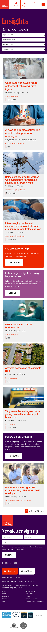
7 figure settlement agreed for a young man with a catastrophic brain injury (22, 414)
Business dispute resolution (14, 143)
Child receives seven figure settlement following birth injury (21, 86)
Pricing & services (31, 599)
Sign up (13, 293)
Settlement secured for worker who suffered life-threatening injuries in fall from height (22, 179)
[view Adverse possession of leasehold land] (23, 354)
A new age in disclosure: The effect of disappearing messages (22, 133)
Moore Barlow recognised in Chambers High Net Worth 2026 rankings (22, 490)
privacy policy (17, 547)
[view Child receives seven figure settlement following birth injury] (23, 69)
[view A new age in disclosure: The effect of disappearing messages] (23, 116)
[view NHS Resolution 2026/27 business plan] (23, 310)
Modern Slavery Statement (34, 601)
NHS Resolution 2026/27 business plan (18, 326)
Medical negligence (11, 96)
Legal (3, 601)
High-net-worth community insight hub (18, 500)
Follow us (14, 456)
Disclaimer (5, 599)
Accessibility (6, 596)
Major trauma (20, 190)
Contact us (14, 262)
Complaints (29, 594)
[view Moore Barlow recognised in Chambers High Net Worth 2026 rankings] (23, 473)
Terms (4, 591)
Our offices (26, 571)
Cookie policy (30, 591)
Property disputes (11, 378)
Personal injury (10, 190)
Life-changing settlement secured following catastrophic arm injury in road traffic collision (23, 226)
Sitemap (28, 596)
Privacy (4, 594)
